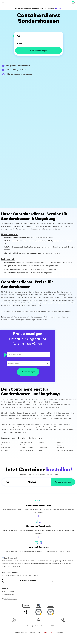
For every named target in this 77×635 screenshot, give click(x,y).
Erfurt (59, 445)
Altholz (43, 402)
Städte (32, 438)
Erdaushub (51, 402)
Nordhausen (5, 442)
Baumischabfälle (20, 402)
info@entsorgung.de (10, 599)
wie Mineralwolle (13, 405)
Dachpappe (26, 405)
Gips (39, 402)
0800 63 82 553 (9, 595)
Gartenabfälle (31, 402)
